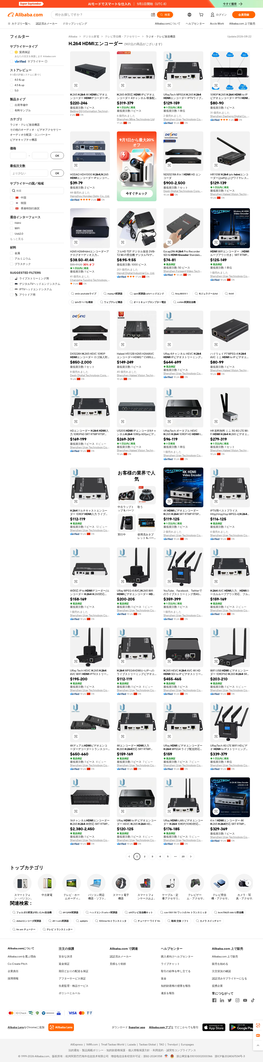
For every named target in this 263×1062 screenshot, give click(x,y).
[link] (258, 1025)
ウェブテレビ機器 (113, 302)
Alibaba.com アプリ (161, 1027)
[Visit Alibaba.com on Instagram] (237, 1000)
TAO (161, 1044)
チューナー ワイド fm (149, 921)
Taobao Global (147, 1044)
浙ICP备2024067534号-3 (230, 1056)
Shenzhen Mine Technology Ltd (135, 119)
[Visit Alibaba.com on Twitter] (229, 1000)
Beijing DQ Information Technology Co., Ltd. (90, 111)
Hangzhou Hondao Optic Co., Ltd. (90, 196)
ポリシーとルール (69, 993)
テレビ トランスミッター (60, 929)
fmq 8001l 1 (181, 293)
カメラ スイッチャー (210, 921)
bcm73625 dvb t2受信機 (231, 912)
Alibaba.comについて (21, 948)
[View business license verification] (166, 1056)
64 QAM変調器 (70, 912)
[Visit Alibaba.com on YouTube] (245, 1000)
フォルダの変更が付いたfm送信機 (34, 912)
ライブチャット (170, 963)
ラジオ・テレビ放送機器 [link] (160, 36)
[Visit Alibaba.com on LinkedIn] (222, 1000)
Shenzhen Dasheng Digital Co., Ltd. (230, 116)
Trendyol (172, 1044)
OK (57, 155)
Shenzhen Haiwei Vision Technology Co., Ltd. (230, 194)
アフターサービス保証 (72, 978)
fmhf (231, 293)
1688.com (92, 1044)
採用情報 (13, 978)
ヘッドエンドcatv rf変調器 (103, 912)
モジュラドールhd (208, 293)
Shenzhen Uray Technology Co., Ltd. (183, 119)
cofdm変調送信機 (186, 302)
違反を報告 (167, 993)
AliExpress (76, 1044)
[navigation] (37, 447)
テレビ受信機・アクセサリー (122, 36)
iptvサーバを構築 (84, 302)
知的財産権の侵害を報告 (176, 985)
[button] (153, 14)
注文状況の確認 (221, 971)
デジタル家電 (91, 36)
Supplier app (137, 1027)
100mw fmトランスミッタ (112, 921)
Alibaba (73, 36)
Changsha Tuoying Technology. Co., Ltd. (90, 280)
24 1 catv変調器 (60, 921)
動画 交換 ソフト (180, 921)
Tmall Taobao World (112, 1044)
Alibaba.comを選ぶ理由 (22, 956)
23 (183, 856)
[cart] (202, 15)
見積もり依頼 (118, 963)
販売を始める (220, 963)
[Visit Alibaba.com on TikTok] (252, 1000)
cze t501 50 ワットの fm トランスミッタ (185, 912)
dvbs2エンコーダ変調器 (28, 921)
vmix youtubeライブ (85, 293)
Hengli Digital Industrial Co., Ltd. (136, 273)
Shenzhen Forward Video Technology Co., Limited (183, 271)
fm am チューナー (25, 929)
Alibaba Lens (16, 1027)
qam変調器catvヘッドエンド (149, 293)
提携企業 (217, 985)
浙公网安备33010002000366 (194, 1056)
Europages (187, 1044)
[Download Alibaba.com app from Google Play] (242, 1027)
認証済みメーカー (120, 956)
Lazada (131, 1044)
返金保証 (64, 963)
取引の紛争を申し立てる (176, 971)
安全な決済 (65, 956)
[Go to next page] (190, 856)
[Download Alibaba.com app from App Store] (213, 1027)
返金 (163, 978)
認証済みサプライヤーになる (229, 978)
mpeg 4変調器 (114, 293)
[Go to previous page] (129, 856)
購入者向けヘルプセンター (177, 956)
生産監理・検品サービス (73, 985)
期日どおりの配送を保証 (73, 971)
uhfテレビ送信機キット (141, 912)
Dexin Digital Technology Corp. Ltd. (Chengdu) (183, 191)
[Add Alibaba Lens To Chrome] (61, 1027)
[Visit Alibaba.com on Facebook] (214, 1000)
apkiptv (84, 921)
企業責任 (13, 971)
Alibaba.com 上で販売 (225, 956)
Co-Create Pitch (17, 963)
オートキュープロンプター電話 (150, 302)
